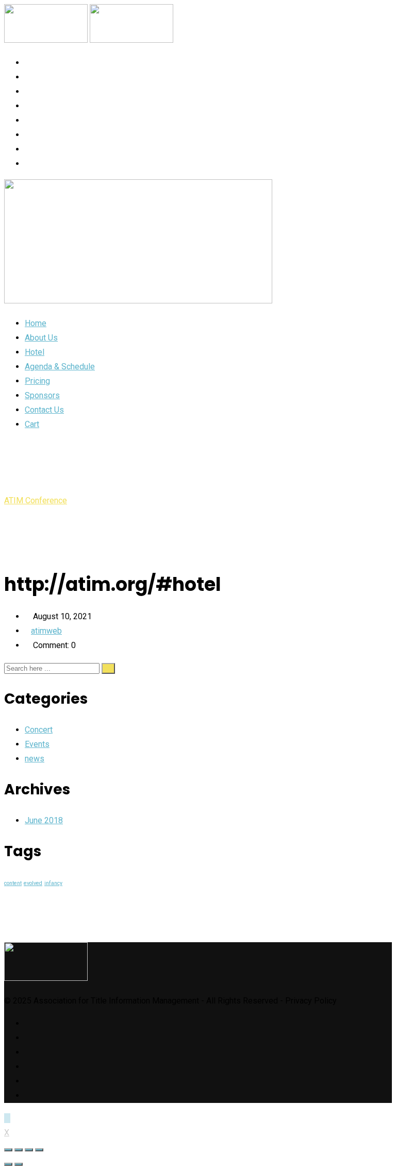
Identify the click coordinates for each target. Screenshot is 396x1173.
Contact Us (51, 149)
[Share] (18, 1149)
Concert (39, 730)
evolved (33, 883)
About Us (45, 77)
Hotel (37, 91)
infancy (53, 883)
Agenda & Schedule (66, 105)
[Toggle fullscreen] (29, 1149)
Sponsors (47, 134)
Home (36, 62)
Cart (36, 163)
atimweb (46, 631)
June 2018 (44, 820)
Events (37, 744)
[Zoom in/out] (39, 1149)
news (34, 758)
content (13, 883)
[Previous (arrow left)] (8, 1164)
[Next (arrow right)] (18, 1164)
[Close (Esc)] (8, 1149)
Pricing (41, 120)
